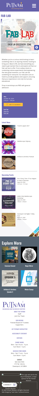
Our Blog (19, 338)
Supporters (19, 325)
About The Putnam (19, 312)
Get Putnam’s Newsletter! (19, 329)
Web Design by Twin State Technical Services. (15, 392)
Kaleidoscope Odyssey (23, 141)
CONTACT (19, 360)
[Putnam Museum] (14, 6)
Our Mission (19, 320)
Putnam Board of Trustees (19, 323)
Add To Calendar (14, 104)
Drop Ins (6, 111)
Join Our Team (19, 316)
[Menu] (34, 6)
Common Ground (10, 266)
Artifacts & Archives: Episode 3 (10, 290)
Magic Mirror (29, 266)
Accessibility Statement (19, 333)
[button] (36, 47)
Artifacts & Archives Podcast (25, 156)
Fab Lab (6, 113)
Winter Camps (29, 289)
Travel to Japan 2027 (23, 126)
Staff (19, 314)
